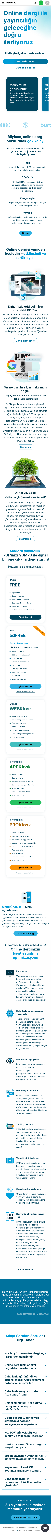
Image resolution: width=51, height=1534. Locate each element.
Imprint (37, 1530)
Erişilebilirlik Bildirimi (25, 1530)
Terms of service (8, 1528)
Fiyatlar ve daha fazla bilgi (25, 692)
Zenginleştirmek (25, 340)
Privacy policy (21, 1528)
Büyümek (25, 447)
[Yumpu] (11, 2)
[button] (3, 2)
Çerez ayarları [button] (33, 1528)
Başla (25, 233)
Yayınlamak (25, 538)
